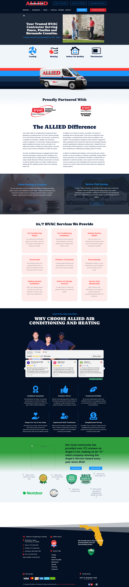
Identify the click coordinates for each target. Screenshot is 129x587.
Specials (54, 10)
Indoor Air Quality (75, 56)
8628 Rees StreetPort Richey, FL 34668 (32, 541)
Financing (54, 566)
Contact (68, 10)
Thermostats (96, 56)
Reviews (61, 10)
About (45, 10)
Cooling (32, 56)
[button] (98, 10)
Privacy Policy (60, 584)
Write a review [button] (97, 356)
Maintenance (55, 562)
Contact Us (54, 569)
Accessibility (67, 584)
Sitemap (73, 584)
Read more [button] (29, 375)
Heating (54, 56)
